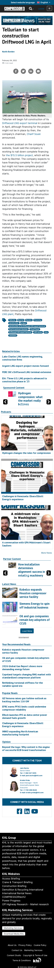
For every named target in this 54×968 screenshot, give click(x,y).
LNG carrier (38, 332)
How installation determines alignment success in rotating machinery (31, 569)
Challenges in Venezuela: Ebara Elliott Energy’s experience (22, 498)
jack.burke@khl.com (34, 776)
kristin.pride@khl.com (34, 793)
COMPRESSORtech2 (14, 896)
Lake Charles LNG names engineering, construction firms (22, 358)
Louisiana (12, 335)
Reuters (29, 320)
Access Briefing (11, 878)
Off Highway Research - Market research (25, 904)
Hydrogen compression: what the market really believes (30, 398)
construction (14, 323)
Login (41, 9)
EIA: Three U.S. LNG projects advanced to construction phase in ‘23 (24, 380)
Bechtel (21, 320)
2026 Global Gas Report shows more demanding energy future (22, 667)
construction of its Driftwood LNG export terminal (27, 326)
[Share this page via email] (38, 71)
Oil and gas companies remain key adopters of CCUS (25, 659)
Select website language (23, 2)
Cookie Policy (40, 945)
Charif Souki (34, 134)
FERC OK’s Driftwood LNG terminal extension (26, 372)
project (23, 323)
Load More (27, 631)
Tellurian (12, 320)
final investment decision (18, 329)
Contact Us (17, 950)
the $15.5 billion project (19, 155)
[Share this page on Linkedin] (30, 71)
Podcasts (6, 411)
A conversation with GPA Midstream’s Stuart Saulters (26, 544)
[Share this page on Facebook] (15, 71)
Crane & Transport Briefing (17, 882)
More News (46, 553)
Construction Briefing (14, 886)
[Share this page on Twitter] (23, 71)
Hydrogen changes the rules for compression (26, 453)
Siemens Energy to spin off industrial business (34, 605)
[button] (49, 401)
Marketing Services (13, 928)
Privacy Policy (25, 945)
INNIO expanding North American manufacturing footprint (20, 733)
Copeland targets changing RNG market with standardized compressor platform (26, 676)
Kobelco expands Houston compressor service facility (23, 651)
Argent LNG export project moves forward (25, 365)
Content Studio (14, 955)
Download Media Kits (14, 934)
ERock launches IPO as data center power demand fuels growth (24, 716)
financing (37, 320)
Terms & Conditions (22, 960)
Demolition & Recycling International (22, 889)
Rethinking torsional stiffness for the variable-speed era (22, 684)
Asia (46, 332)
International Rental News (17, 893)
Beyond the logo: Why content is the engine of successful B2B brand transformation (26, 748)
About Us (12, 945)
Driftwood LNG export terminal (19, 123)
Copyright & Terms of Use (35, 955)
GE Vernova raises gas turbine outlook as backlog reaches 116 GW (24, 700)
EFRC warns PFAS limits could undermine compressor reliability (24, 708)
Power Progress (11, 900)
